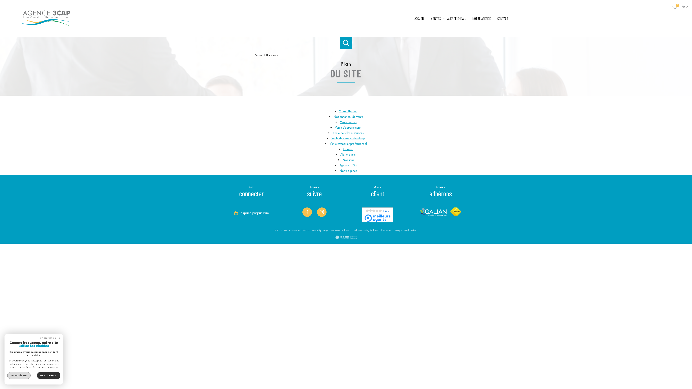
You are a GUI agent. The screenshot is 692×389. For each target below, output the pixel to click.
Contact (502, 18)
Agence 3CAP (348, 165)
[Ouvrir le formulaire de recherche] (346, 43)
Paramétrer (19, 375)
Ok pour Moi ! (48, 375)
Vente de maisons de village (348, 138)
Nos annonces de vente (348, 117)
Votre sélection (348, 111)
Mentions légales (365, 230)
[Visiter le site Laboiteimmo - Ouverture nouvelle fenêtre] (346, 238)
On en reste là (48, 338)
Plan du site (351, 230)
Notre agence (481, 18)
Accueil (419, 18)
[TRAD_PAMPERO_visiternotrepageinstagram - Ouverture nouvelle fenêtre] (321, 212)
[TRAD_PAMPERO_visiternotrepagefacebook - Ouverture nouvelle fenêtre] (307, 212)
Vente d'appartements (348, 127)
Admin (378, 230)
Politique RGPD (401, 230)
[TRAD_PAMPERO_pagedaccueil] (46, 28)
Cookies (413, 230)
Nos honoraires (337, 230)
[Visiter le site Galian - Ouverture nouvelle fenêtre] (433, 211)
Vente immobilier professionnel (348, 144)
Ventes (436, 18)
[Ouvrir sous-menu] (444, 18)
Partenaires (387, 230)
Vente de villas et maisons (348, 133)
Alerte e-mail (456, 18)
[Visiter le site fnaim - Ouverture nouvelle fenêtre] (456, 211)
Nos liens (348, 160)
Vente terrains (348, 122)
